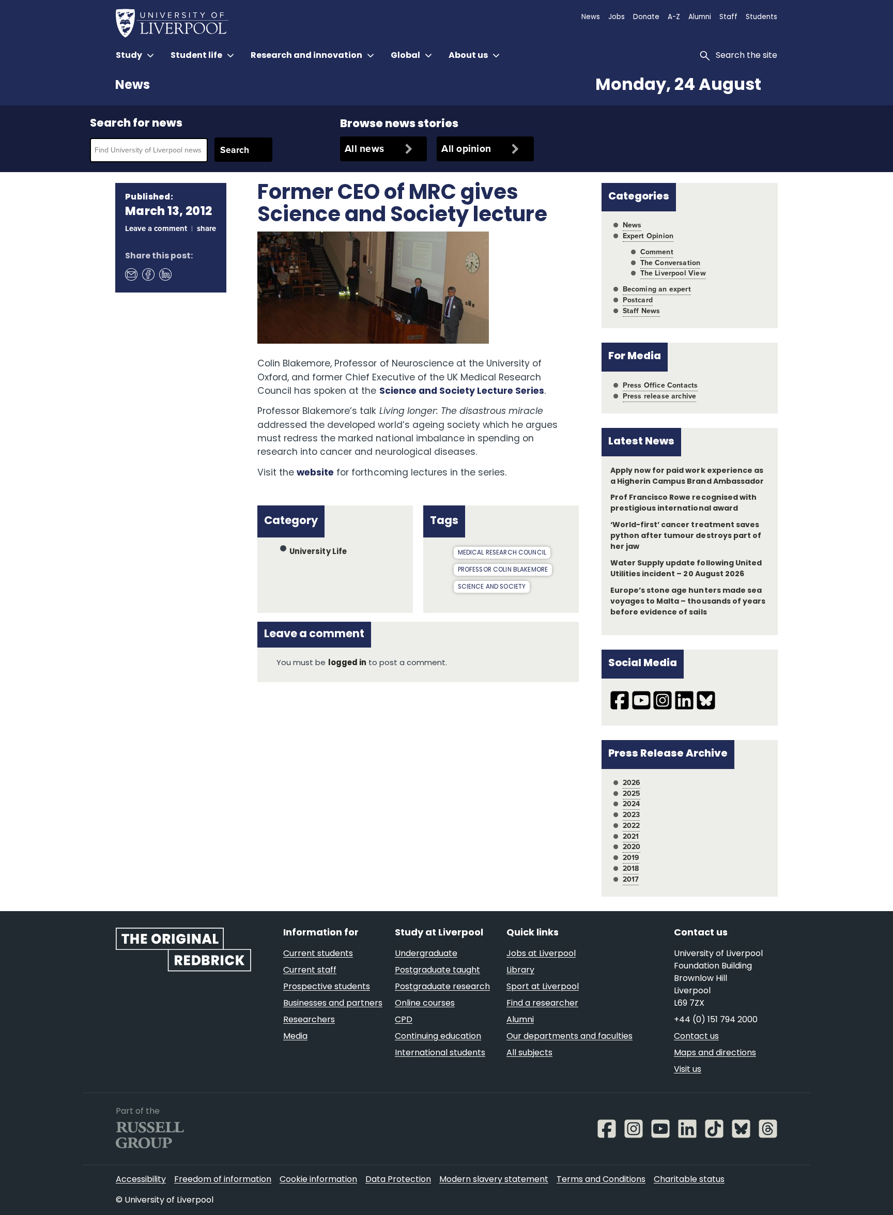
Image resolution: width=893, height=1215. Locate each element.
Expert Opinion (648, 235)
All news (364, 148)
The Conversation (670, 262)
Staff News (641, 310)
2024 (631, 803)
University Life (318, 552)
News (132, 86)
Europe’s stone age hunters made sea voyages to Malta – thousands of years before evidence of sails (687, 602)
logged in (347, 663)
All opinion (466, 148)
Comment (656, 252)
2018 (631, 868)
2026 (632, 782)
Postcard (638, 300)
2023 (631, 814)
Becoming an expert (657, 289)
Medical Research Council (502, 553)
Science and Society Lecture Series (462, 391)
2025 (632, 793)
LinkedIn (165, 274)
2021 (631, 836)
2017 (631, 879)
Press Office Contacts (660, 385)
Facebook (147, 274)
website (315, 473)
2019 (631, 857)
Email (130, 274)
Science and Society (492, 587)
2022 (631, 825)
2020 (632, 846)
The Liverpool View (673, 273)
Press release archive (660, 396)
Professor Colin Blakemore (503, 570)
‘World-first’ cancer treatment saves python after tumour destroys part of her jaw (685, 536)
